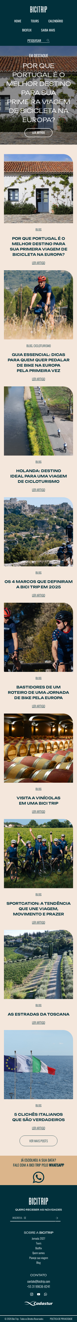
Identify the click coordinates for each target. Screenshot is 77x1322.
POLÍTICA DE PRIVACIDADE (61, 1318)
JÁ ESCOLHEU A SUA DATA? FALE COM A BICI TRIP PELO (38, 1162)
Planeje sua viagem (38, 1258)
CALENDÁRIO (55, 21)
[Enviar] (58, 1218)
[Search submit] (48, 40)
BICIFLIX (27, 30)
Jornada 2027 (38, 1238)
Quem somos (38, 1253)
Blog (38, 1262)
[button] (38, 1141)
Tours (38, 1243)
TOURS (35, 21)
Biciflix (38, 1248)
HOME (17, 21)
